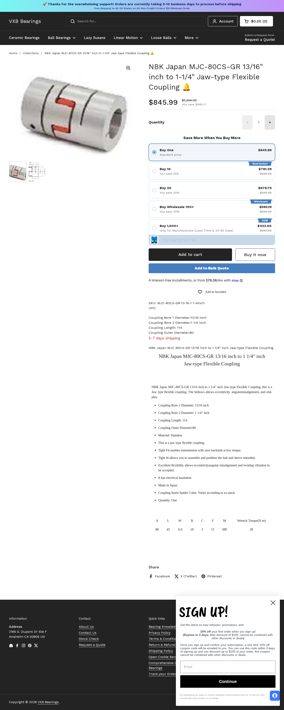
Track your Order (162, 674)
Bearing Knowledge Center (170, 627)
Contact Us (87, 633)
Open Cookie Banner (165, 657)
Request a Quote (92, 645)
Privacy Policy (159, 633)
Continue (228, 681)
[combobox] (136, 21)
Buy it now (255, 254)
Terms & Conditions (164, 639)
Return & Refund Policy (167, 645)
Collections (31, 53)
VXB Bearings (25, 21)
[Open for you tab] (275, 696)
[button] (256, 21)
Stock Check (89, 639)
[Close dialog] (273, 603)
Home (13, 53)
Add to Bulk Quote (212, 268)
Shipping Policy (161, 651)
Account (226, 21)
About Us (86, 627)
